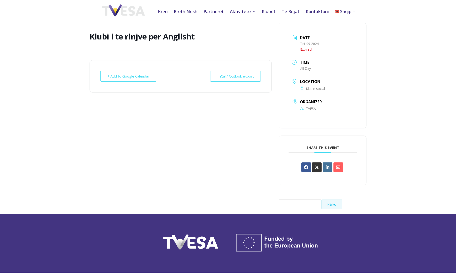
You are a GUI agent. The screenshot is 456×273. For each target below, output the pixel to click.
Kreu (163, 12)
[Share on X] (317, 167)
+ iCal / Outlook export (235, 76)
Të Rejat (290, 12)
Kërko (331, 204)
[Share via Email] (338, 167)
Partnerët (214, 12)
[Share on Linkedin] (327, 167)
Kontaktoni (317, 12)
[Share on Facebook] (306, 167)
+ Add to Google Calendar (128, 76)
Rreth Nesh (185, 12)
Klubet (269, 12)
